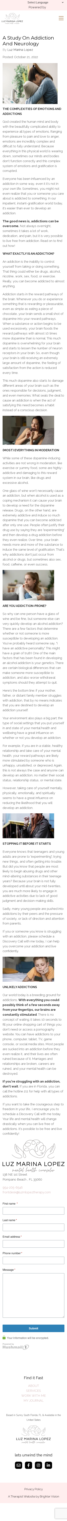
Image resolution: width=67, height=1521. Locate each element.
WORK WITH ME (33, 1395)
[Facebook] (28, 1465)
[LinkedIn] (48, 1465)
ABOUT (33, 1386)
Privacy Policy (33, 1489)
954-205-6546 (13, 1187)
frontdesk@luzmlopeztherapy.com (27, 1192)
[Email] (18, 1465)
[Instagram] (38, 1465)
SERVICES (33, 1390)
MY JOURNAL (34, 1400)
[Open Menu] (61, 18)
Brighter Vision (49, 1496)
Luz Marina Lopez (20, 49)
